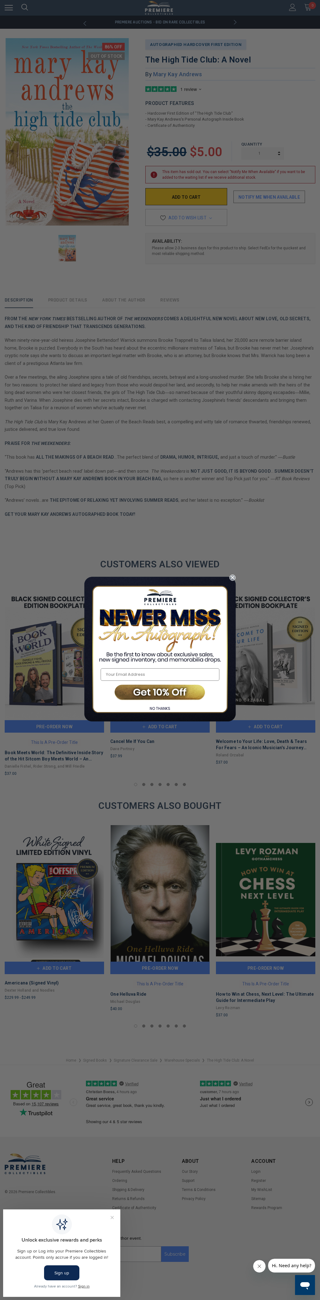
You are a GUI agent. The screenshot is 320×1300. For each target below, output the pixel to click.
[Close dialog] (232, 578)
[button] (160, 692)
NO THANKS (160, 708)
